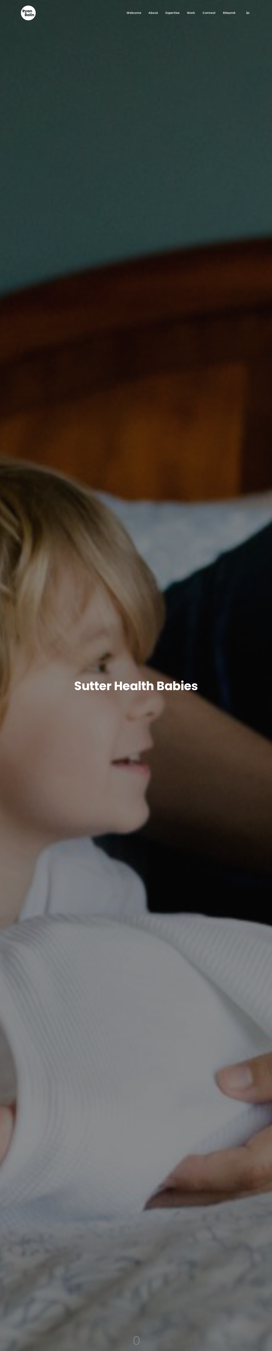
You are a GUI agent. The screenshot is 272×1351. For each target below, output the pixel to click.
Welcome (134, 13)
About (153, 13)
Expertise (172, 13)
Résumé (229, 13)
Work (191, 13)
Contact (209, 13)
